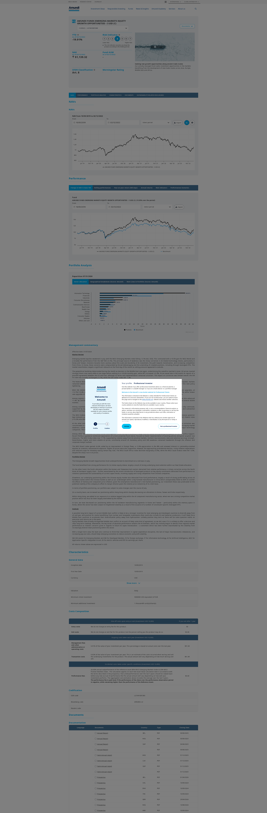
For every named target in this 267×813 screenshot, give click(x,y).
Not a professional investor (168, 426)
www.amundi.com (147, 399)
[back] (261, 416)
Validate (126, 426)
